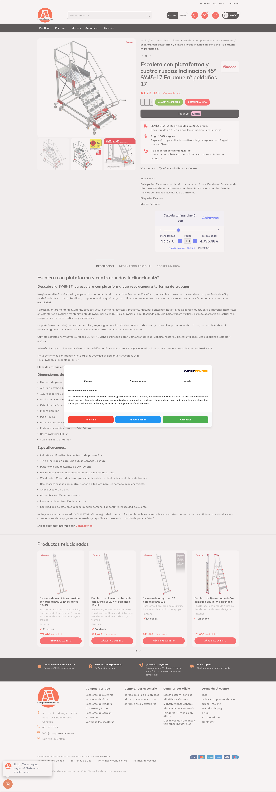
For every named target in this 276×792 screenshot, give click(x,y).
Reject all (91, 419)
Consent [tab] (88, 381)
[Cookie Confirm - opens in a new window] (196, 371)
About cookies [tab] (138, 381)
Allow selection (138, 419)
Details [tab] (187, 381)
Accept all (185, 419)
